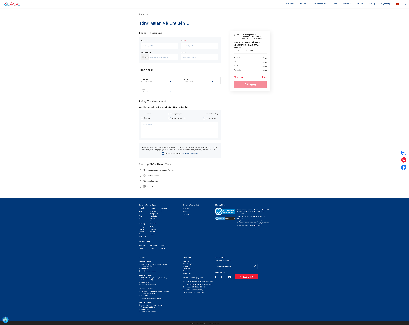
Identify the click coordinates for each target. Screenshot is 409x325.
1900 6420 (145, 268)
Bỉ (139, 214)
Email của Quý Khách (223, 260)
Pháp (141, 216)
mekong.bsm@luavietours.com (151, 298)
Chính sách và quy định (193, 278)
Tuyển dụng (187, 273)
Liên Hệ (372, 4)
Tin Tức (360, 4)
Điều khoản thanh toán (190, 153)
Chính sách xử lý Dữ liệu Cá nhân (194, 287)
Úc (162, 211)
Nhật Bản (153, 211)
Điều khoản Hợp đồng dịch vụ (193, 290)
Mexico (141, 231)
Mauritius (153, 231)
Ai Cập (152, 227)
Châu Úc (164, 208)
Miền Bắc (186, 211)
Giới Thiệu (290, 4)
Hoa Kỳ (141, 227)
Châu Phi (153, 224)
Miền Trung (186, 209)
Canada (141, 229)
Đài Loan (153, 218)
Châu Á (152, 208)
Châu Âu (142, 208)
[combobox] (145, 57)
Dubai (152, 221)
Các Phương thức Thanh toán (193, 292)
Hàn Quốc (153, 216)
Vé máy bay (187, 268)
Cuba (141, 234)
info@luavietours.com (148, 271)
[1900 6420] (403, 160)
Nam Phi (153, 229)
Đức (140, 218)
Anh (140, 211)
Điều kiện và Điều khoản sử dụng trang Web (198, 281)
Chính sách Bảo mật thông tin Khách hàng (197, 284)
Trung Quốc (154, 214)
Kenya (152, 234)
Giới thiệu (186, 261)
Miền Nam (186, 214)
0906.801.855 (146, 296)
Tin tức (185, 271)
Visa (335, 4)
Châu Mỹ (142, 224)
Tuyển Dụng (385, 4)
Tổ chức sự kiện (188, 264)
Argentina (142, 236)
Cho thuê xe (187, 266)
